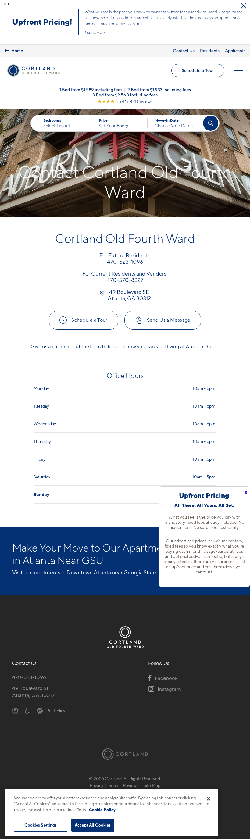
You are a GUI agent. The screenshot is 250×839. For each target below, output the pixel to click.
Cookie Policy (102, 809)
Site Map (152, 785)
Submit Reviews (123, 785)
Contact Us (184, 50)
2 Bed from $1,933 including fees (159, 89)
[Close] (208, 798)
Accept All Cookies (93, 825)
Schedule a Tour (198, 70)
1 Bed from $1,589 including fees (90, 89)
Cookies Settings (40, 825)
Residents (210, 50)
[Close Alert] (243, 6)
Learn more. (95, 32)
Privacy (96, 785)
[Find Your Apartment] (210, 123)
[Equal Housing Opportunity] (15, 710)
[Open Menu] (238, 70)
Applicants (235, 50)
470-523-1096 (29, 677)
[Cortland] (125, 754)
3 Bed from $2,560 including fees (125, 94)
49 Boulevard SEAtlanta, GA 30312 (33, 691)
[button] (5, 4)
